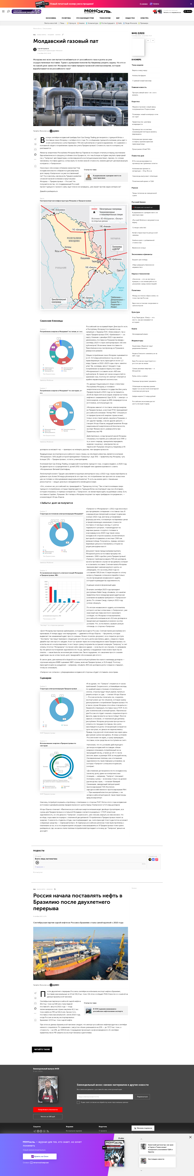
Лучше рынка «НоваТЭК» (141, 149)
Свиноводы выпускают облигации (145, 176)
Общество (130, 18)
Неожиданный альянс (140, 334)
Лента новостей (50, 23)
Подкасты (38, 851)
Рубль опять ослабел (140, 376)
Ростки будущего (108, 23)
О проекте (103, 1131)
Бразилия (50, 889)
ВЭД (34, 34)
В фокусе (72, 23)
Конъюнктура (93, 23)
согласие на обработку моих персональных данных (109, 1102)
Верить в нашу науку (139, 70)
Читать (166, 12)
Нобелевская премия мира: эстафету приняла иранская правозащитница (142, 141)
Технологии (104, 18)
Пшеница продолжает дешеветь (144, 381)
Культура (144, 18)
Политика (66, 18)
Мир (118, 18)
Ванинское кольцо (139, 248)
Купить (156, 4)
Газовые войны (41, 34)
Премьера (144, 23)
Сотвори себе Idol (139, 228)
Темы (62, 23)
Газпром (57, 34)
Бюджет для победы (139, 260)
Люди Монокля (131, 23)
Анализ (82, 23)
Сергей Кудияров (43, 48)
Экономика (51, 18)
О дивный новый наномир (141, 81)
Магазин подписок (144, 1128)
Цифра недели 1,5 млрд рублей (143, 396)
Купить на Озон (41, 1156)
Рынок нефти (41, 889)
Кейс (120, 23)
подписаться (176, 12)
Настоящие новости (156, 1159)
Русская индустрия (85, 18)
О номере (144, 4)
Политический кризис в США (143, 181)
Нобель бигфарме (139, 76)
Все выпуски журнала (74, 1131)
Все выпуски (37, 872)
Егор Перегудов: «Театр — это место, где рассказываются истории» (143, 320)
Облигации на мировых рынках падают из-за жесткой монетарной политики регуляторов (145, 388)
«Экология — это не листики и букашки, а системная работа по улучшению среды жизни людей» (144, 281)
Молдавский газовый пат (143, 207)
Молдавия (51, 34)
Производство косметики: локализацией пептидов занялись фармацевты (144, 131)
